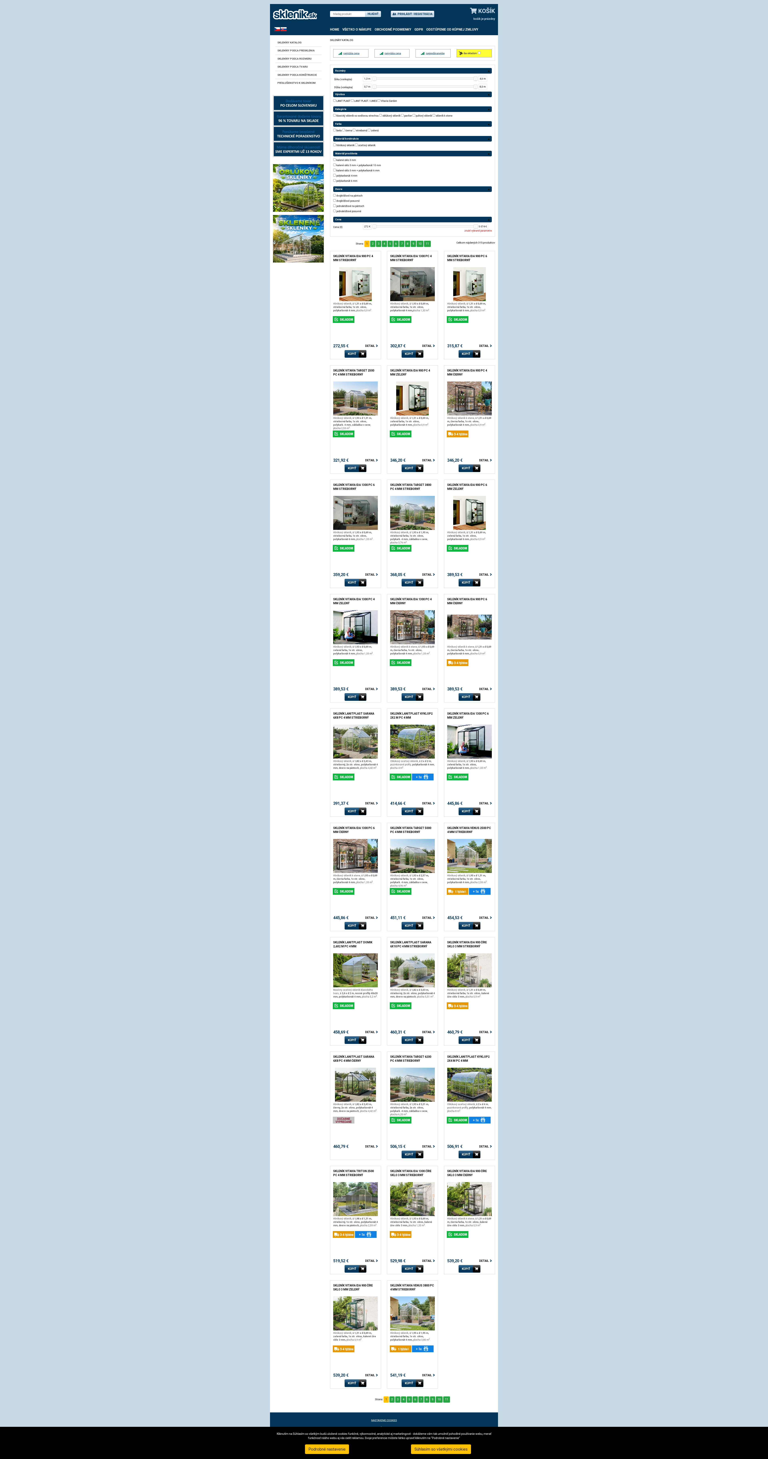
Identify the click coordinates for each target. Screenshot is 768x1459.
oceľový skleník (366, 145)
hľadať (373, 13)
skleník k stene (444, 115)
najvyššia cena (393, 53)
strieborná (361, 130)
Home (334, 29)
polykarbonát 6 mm (346, 181)
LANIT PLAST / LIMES (365, 101)
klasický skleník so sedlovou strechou (357, 115)
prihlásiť (404, 14)
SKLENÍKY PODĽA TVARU (292, 66)
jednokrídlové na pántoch (350, 206)
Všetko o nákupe (356, 29)
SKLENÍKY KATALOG (289, 42)
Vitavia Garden (389, 101)
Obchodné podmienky (393, 29)
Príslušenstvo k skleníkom (296, 82)
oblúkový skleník (391, 115)
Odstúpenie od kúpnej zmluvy (452, 29)
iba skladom (470, 53)
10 (420, 243)
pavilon (408, 115)
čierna (348, 130)
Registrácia (423, 14)
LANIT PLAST (343, 101)
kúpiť (352, 354)
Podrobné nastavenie (327, 1449)
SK (282, 29)
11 (427, 243)
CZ (275, 29)
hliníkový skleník (345, 145)
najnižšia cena (351, 53)
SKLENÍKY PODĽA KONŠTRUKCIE (297, 74)
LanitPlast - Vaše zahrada (295, 14)
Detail (370, 346)
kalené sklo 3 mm (346, 160)
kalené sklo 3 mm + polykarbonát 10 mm (358, 165)
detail (336, 269)
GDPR (418, 29)
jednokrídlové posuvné (348, 211)
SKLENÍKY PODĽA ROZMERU (294, 58)
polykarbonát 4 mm (346, 175)
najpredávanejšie (435, 53)
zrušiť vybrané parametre (478, 230)
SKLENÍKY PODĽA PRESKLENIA (296, 50)
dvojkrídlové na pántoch (349, 195)
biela (339, 130)
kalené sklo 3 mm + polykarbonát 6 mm (358, 170)
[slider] (374, 79)
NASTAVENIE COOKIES (384, 1420)
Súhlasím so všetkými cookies (441, 1449)
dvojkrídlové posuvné (348, 201)
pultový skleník (424, 115)
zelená (375, 130)
